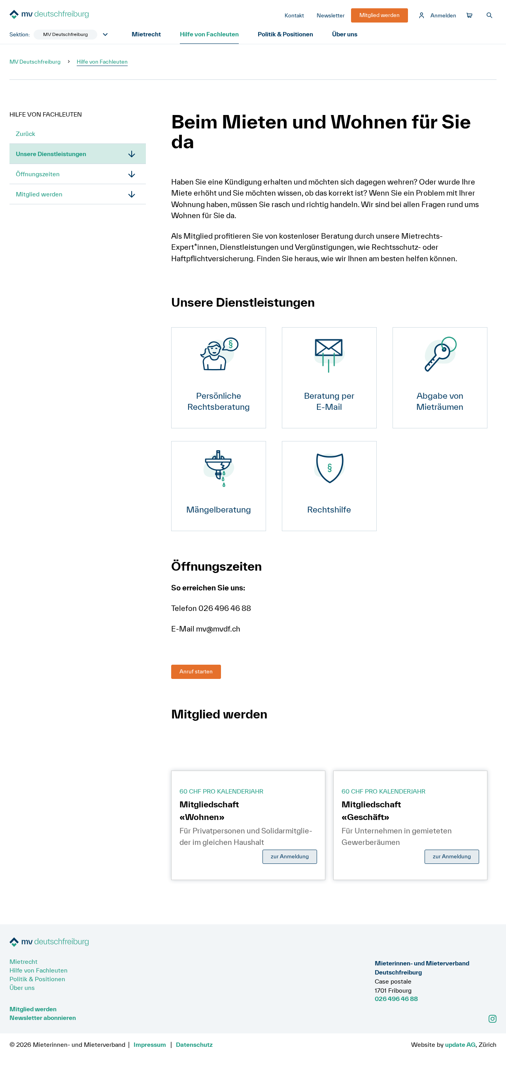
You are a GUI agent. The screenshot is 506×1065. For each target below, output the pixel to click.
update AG (460, 1044)
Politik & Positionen (285, 34)
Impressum (150, 1044)
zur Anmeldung (290, 856)
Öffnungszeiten (38, 173)
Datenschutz (194, 1044)
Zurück (25, 133)
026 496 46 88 (396, 998)
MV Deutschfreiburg (34, 61)
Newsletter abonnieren (42, 1017)
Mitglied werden (39, 194)
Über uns (344, 34)
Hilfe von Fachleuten (209, 34)
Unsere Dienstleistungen (51, 153)
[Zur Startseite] (68, 15)
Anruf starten (196, 671)
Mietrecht (146, 34)
